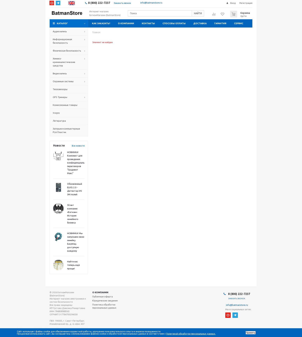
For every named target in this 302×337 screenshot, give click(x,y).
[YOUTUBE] (51, 3)
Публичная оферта (102, 296)
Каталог (62, 23)
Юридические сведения (105, 300)
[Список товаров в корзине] (240, 16)
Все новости (78, 146)
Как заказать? (101, 23)
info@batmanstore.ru (151, 2)
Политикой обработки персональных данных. (191, 333)
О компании (126, 23)
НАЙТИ (198, 13)
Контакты (148, 23)
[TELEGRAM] (58, 3)
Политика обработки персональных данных (104, 306)
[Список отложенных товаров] (222, 15)
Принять (250, 332)
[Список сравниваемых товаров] (214, 15)
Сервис (238, 23)
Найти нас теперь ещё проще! (73, 265)
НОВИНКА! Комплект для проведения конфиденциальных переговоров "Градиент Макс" (78, 162)
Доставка (200, 23)
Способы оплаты (174, 23)
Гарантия (220, 23)
